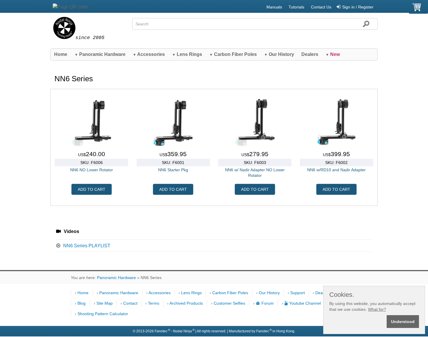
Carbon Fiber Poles (233, 54)
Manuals (274, 7)
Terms (153, 303)
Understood (403, 321)
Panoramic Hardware (100, 54)
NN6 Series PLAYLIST (86, 245)
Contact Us (321, 7)
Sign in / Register (358, 7)
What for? (377, 309)
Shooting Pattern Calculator (102, 313)
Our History (279, 54)
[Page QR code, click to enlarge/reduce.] (70, 6)
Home (60, 54)
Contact (130, 303)
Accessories (149, 54)
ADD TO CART (91, 189)
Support (297, 292)
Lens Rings (187, 54)
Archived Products (186, 303)
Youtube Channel (305, 303)
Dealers (309, 54)
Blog (81, 303)
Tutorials (296, 7)
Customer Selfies (229, 303)
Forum (267, 303)
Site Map (104, 303)
